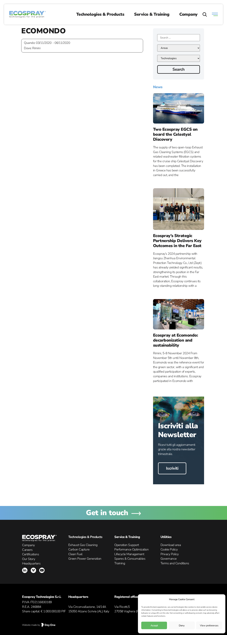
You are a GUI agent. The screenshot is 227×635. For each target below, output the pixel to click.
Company (188, 14)
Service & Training (151, 14)
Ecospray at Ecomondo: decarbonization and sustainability (175, 340)
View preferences (209, 625)
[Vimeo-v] (33, 570)
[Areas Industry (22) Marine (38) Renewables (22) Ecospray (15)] (178, 48)
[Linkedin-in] (24, 570)
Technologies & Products (100, 14)
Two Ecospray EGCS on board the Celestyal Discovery (175, 134)
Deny (181, 625)
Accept (154, 625)
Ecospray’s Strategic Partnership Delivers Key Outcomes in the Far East (177, 241)
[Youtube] (42, 570)
